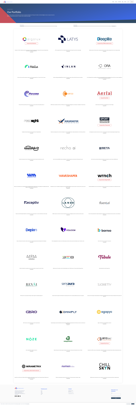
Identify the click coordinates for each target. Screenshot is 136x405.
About (41, 391)
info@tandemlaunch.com (71, 393)
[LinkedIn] (15, 396)
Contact (42, 393)
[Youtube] (20, 396)
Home (41, 390)
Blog (41, 394)
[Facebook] (16, 396)
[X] (18, 396)
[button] (116, 2)
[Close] (135, 403)
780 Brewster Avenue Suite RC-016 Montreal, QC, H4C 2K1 (70, 391)
